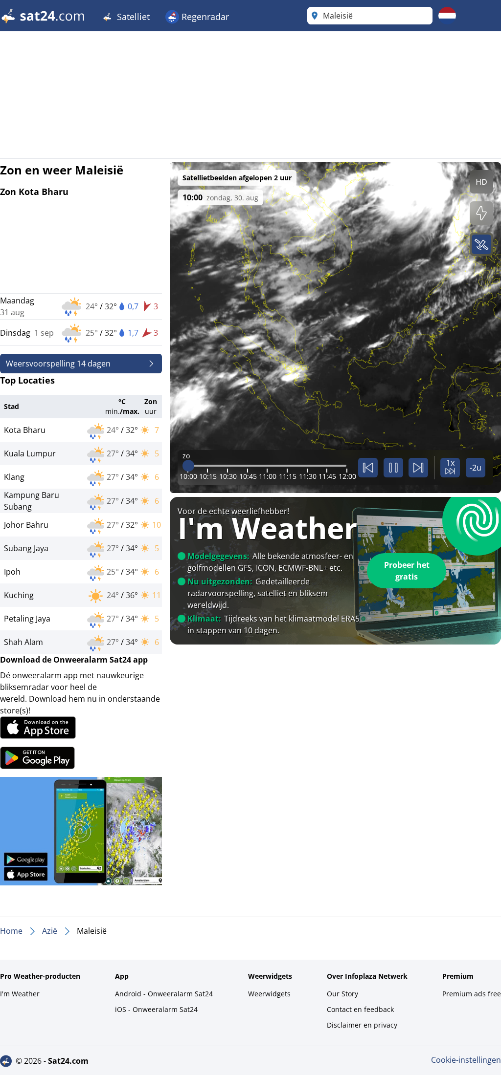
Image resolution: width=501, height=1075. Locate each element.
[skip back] (368, 467)
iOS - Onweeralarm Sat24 (156, 1009)
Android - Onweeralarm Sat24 (164, 993)
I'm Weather (20, 993)
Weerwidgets (269, 993)
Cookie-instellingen (466, 1059)
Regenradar (204, 16)
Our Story (342, 993)
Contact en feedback (360, 1009)
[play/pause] (393, 467)
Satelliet (132, 16)
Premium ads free (471, 993)
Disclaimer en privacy (362, 1025)
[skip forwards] (418, 467)
